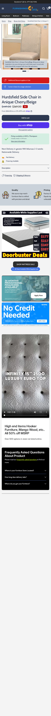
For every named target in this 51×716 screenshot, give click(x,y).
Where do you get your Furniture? (17, 484)
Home (4, 21)
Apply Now (38, 295)
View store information (18, 141)
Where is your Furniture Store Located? (19, 470)
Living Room (6, 16)
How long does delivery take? (16, 477)
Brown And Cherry (19, 21)
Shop (9, 21)
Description (6, 168)
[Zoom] (45, 27)
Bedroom (16, 16)
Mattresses (25, 16)
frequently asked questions (27, 460)
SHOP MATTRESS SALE (26, 264)
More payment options (26, 129)
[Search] (44, 8)
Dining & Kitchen (37, 16)
